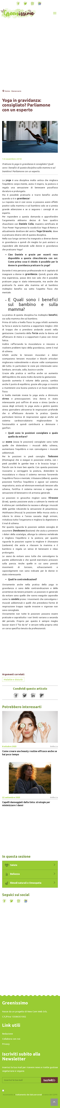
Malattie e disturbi (13, 679)
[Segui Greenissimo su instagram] (32, 3)
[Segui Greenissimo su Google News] (39, 3)
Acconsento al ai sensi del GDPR (30, 1094)
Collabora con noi (11, 1038)
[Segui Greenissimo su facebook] (18, 3)
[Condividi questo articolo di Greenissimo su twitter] (25, 696)
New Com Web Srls (37, 1011)
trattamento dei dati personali (29, 1094)
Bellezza (15, 874)
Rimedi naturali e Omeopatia (25, 883)
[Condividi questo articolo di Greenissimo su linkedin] (33, 696)
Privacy (6, 1044)
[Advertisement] (30, 55)
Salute (13, 865)
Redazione (7, 1033)
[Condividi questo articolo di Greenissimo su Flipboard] (42, 696)
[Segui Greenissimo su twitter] (25, 3)
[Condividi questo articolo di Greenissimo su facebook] (16, 696)
